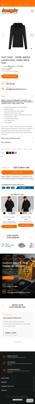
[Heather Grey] (28, 213)
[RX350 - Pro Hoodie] (26, 204)
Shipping (3, 71)
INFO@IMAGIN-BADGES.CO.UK (16, 89)
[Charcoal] (31, 213)
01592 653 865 (10, 84)
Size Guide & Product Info (10, 138)
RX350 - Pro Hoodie (25, 221)
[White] (7, 213)
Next (32, 211)
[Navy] (12, 213)
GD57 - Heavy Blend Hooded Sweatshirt (9, 222)
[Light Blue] (9, 213)
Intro (3, 96)
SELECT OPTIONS (10, 76)
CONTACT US (8, 277)
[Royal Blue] (14, 213)
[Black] (4, 213)
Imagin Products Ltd (22, 396)
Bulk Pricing (6, 142)
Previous (2, 211)
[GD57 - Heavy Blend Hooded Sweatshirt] (9, 204)
